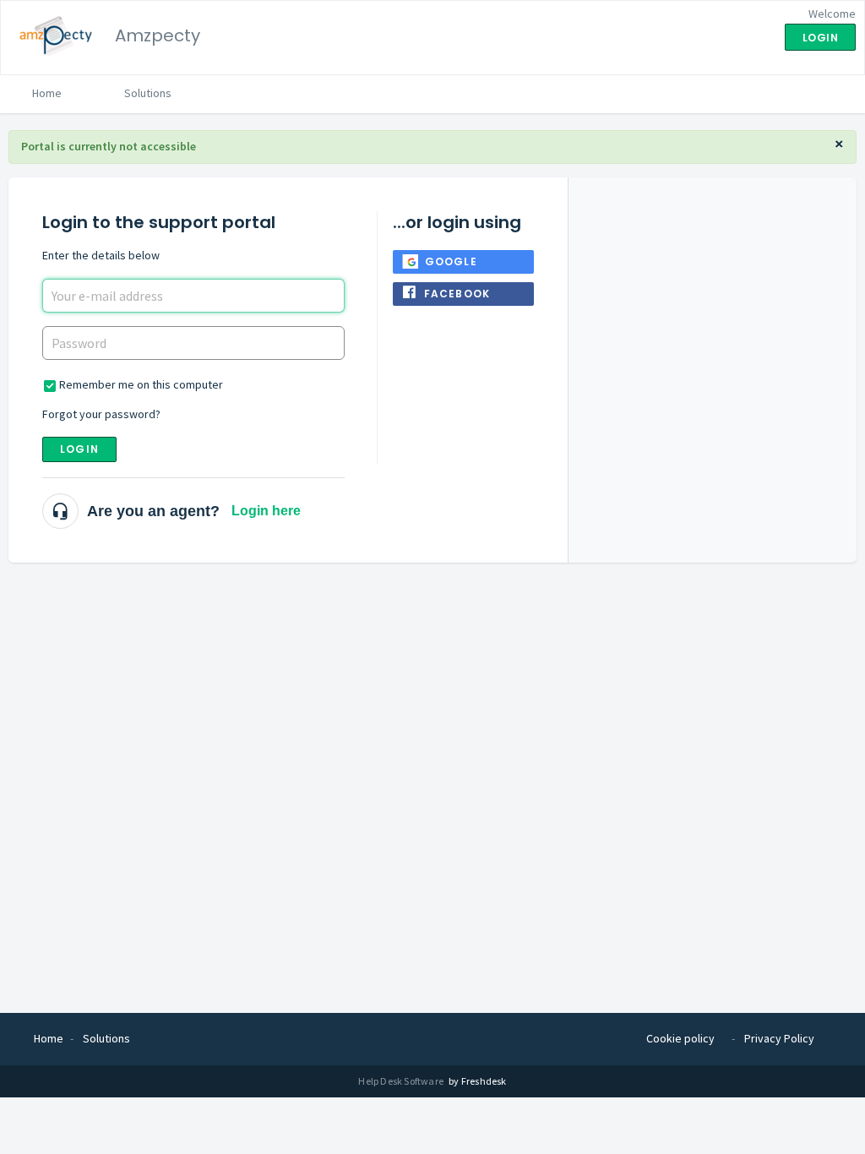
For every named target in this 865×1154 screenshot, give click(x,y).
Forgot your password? (101, 414)
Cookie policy (680, 1038)
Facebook (457, 293)
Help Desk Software (401, 1081)
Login (79, 449)
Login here (266, 511)
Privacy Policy (779, 1038)
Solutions (147, 93)
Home (47, 93)
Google (451, 261)
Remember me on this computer (141, 384)
